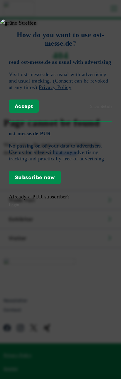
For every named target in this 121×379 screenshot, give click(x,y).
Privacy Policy (55, 87)
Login (14, 205)
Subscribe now (35, 177)
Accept (24, 105)
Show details (101, 106)
